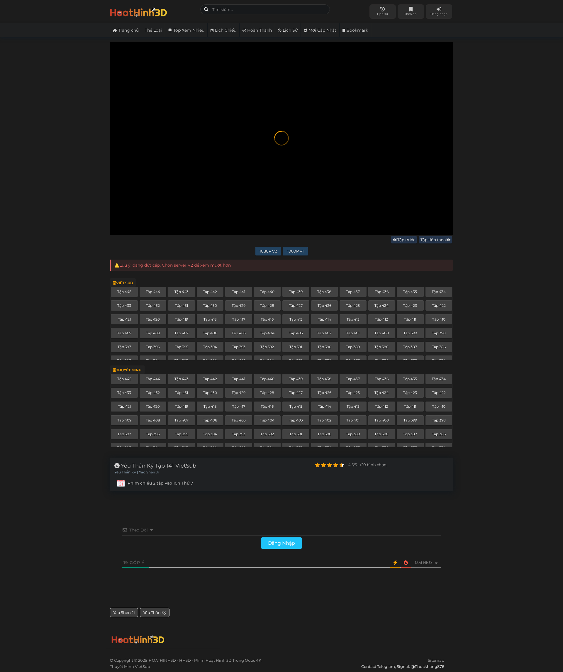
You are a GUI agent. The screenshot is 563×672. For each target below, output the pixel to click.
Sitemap (436, 660)
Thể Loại (153, 30)
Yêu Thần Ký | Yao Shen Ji (136, 472)
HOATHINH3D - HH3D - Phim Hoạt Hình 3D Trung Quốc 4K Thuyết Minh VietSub (153, 11)
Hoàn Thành (259, 30)
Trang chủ (128, 30)
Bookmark (356, 30)
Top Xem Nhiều (188, 30)
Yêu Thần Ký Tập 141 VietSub (158, 466)
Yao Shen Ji (124, 612)
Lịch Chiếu (225, 30)
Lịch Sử (290, 30)
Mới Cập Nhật (321, 30)
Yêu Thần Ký (154, 612)
